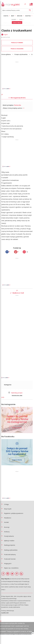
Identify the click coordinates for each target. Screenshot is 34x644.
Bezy (12, 16)
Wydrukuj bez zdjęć (17, 395)
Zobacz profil (17, 428)
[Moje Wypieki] (10, 4)
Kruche (19, 16)
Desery (14, 19)
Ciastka (28, 16)
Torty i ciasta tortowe (11, 23)
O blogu (6, 504)
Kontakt (6, 522)
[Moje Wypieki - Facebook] (3, 573)
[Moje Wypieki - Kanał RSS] (21, 573)
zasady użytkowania (14, 607)
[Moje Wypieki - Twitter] (12, 573)
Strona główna (6, 54)
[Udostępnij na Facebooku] (7, 251)
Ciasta (5, 16)
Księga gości (7, 563)
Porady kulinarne (9, 536)
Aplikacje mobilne (9, 540)
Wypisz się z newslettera (11, 568)
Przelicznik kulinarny (10, 554)
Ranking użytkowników (10, 550)
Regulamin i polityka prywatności (13, 513)
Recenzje (6, 527)
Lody (20, 19)
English (6, 34)
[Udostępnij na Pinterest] (15, 251)
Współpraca (7, 518)
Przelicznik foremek (10, 559)
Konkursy (7, 532)
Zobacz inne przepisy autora (12, 108)
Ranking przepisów (9, 545)
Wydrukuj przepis (16, 393)
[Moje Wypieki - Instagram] (8, 573)
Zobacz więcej (17, 22)
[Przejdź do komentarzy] (24, 251)
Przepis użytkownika (21, 54)
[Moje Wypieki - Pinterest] (17, 573)
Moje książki (7, 509)
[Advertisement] (17, 75)
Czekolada (27, 23)
